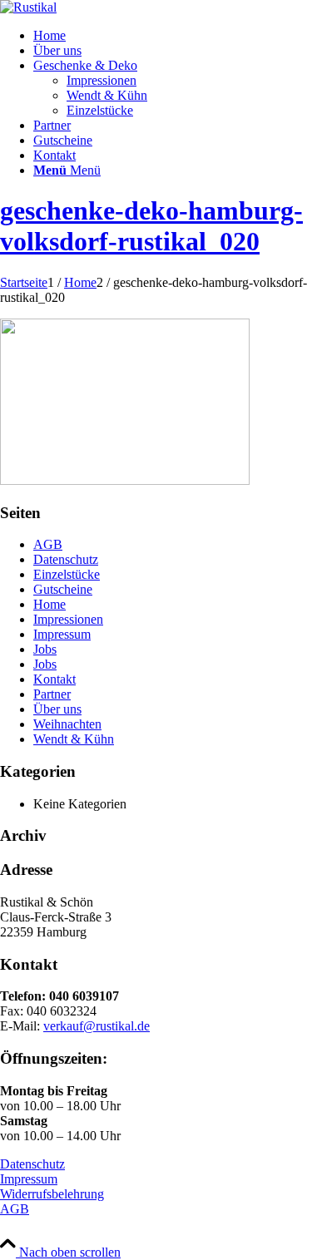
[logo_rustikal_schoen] (28, 7)
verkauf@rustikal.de (96, 1026)
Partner (52, 694)
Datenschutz (65, 559)
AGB (47, 544)
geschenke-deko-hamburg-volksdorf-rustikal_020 (151, 225)
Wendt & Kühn (73, 739)
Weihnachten (67, 724)
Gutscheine (62, 589)
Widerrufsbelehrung (52, 1194)
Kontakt (54, 679)
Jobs (45, 649)
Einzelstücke (66, 574)
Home (49, 604)
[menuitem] (172, 35)
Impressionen (68, 619)
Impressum (62, 634)
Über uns (57, 709)
